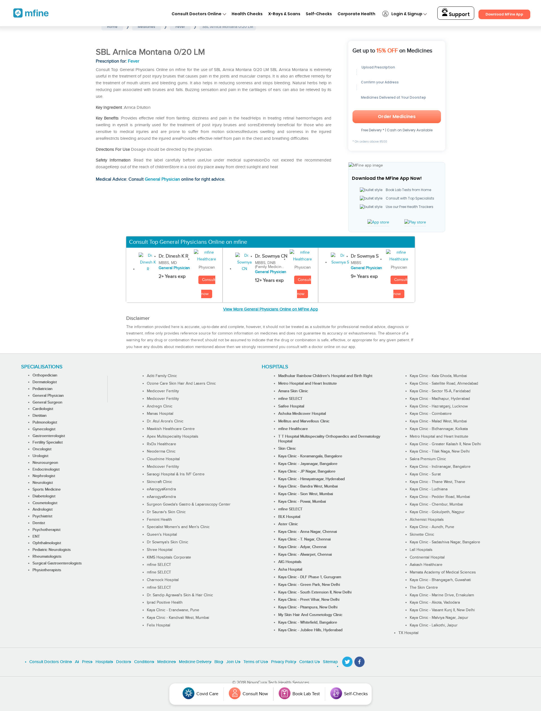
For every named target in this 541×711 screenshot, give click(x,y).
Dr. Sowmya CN (271, 256)
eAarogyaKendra (161, 489)
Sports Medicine (46, 489)
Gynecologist (43, 429)
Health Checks (247, 14)
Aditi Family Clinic (162, 376)
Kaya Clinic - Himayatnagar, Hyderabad (311, 479)
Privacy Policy (283, 661)
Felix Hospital (158, 625)
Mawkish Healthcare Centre (171, 429)
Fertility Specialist (47, 442)
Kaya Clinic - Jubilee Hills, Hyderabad (310, 630)
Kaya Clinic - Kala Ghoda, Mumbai (438, 376)
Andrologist (42, 509)
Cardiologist (42, 409)
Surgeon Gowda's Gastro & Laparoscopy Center (188, 504)
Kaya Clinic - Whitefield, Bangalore (307, 622)
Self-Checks (319, 14)
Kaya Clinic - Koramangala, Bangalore (310, 456)
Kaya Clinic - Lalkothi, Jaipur (434, 625)
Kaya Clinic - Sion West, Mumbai (305, 494)
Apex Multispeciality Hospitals (172, 436)
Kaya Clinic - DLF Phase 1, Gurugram (309, 577)
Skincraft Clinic (159, 482)
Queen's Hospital (162, 534)
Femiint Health (159, 519)
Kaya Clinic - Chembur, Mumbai (436, 504)
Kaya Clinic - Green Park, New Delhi (309, 584)
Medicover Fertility (163, 391)
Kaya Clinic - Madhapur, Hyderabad (440, 399)
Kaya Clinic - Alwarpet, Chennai (305, 554)
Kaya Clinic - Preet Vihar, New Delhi (308, 599)
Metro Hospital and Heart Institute (307, 383)
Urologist (40, 456)
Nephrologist (43, 476)
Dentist (38, 523)
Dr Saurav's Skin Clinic (166, 512)
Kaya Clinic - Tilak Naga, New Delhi (440, 451)
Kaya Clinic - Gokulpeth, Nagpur (437, 512)
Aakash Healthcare (426, 564)
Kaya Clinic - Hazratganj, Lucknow (439, 406)
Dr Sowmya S (365, 256)
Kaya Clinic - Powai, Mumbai (302, 501)
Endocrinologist (45, 469)
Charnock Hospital (163, 580)
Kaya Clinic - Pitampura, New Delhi (307, 607)
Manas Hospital (160, 413)
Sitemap (330, 661)
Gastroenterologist (48, 436)
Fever (133, 61)
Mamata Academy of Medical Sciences (443, 572)
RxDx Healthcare (161, 444)
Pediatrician (42, 389)
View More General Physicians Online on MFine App (270, 309)
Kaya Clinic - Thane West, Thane (437, 482)
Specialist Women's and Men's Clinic (178, 527)
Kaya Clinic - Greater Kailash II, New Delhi (445, 444)
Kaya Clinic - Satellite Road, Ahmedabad (444, 383)
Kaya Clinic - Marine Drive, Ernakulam (442, 595)
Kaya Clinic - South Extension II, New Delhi (314, 592)
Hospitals (104, 661)
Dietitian (39, 415)
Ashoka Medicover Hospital (302, 413)
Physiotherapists (46, 570)
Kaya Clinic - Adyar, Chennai (302, 547)
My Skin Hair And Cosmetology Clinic (310, 615)
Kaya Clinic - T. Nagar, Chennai (304, 539)
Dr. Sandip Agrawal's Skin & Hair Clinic (180, 595)
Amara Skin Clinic (293, 391)
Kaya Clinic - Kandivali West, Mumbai (178, 617)
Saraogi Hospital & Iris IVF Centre (176, 474)
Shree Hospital (159, 550)
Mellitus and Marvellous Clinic (303, 421)
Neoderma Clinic (161, 451)
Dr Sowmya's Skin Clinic (167, 542)
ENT (36, 536)
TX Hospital (408, 633)
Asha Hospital (290, 569)
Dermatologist (44, 382)
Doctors (123, 661)
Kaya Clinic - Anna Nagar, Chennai (307, 532)
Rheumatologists (46, 556)
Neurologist (42, 482)
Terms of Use (255, 661)
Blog (218, 661)
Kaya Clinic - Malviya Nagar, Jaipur (439, 617)
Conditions (144, 661)
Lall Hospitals (421, 550)
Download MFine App (504, 14)
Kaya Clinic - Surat (425, 474)
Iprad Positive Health (165, 602)
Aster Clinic (288, 524)
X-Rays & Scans (284, 14)
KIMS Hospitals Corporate (169, 557)
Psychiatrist (42, 516)
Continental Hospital (427, 557)
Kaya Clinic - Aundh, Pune (432, 527)
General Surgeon (47, 402)
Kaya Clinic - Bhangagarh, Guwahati (440, 580)
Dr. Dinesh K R (173, 256)
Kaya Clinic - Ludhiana (428, 489)
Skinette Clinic (422, 534)
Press (87, 661)
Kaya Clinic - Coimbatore (431, 413)
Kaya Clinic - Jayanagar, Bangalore (307, 464)
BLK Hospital (289, 517)
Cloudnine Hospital (163, 459)
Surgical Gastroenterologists (57, 563)
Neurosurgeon (45, 462)
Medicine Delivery (195, 661)
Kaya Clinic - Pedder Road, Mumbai (440, 497)
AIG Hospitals (289, 562)
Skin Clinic (287, 448)
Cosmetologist (44, 503)
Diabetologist (43, 496)
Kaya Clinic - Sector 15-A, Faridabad (440, 391)
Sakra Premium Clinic (428, 459)
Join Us (233, 661)
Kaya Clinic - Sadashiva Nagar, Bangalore (445, 542)
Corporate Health (356, 14)
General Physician (162, 179)
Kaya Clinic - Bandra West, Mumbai (308, 486)
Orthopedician (44, 375)
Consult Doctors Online (196, 14)
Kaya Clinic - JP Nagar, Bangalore (306, 471)
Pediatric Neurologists (51, 550)
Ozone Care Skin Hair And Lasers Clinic (181, 383)
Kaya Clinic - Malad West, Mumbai (438, 421)
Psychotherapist (46, 530)
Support (459, 14)
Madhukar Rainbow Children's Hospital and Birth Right (325, 376)
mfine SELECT (159, 564)
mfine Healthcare (293, 429)
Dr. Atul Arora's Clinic (165, 421)
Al (77, 661)
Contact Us (309, 661)
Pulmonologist (44, 422)
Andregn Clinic (159, 406)
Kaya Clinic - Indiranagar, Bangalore (440, 466)
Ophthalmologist (46, 543)
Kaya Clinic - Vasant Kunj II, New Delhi (442, 610)
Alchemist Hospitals (427, 519)
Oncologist (41, 449)
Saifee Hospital (291, 406)
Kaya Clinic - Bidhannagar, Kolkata (439, 429)
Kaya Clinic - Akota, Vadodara (435, 602)
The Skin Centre (424, 587)
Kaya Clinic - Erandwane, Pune (173, 610)
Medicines (166, 661)
